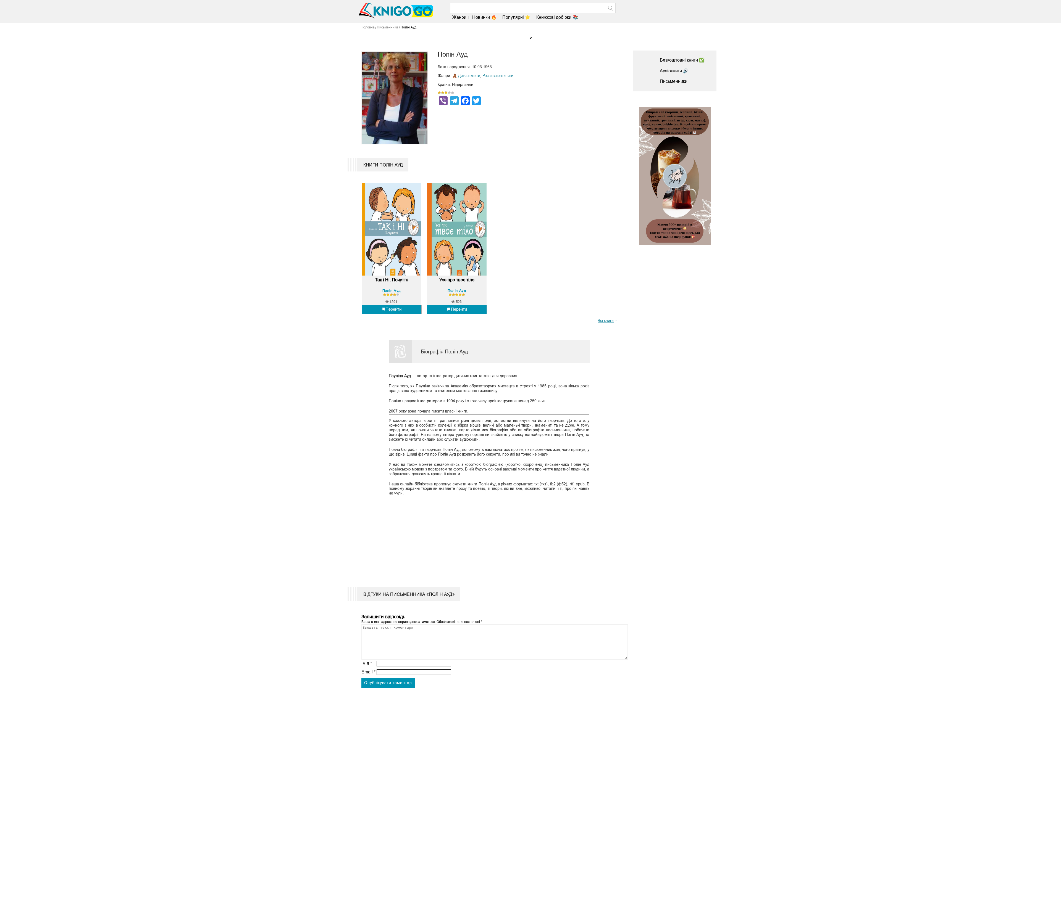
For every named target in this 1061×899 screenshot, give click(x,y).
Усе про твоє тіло (456, 279)
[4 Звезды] (449, 92)
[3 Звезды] (446, 92)
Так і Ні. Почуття (391, 279)
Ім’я (366, 663)
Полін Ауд (391, 291)
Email (368, 672)
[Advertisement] (486, 537)
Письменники (673, 81)
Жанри (459, 17)
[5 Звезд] (452, 92)
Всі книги (606, 320)
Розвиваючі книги (497, 75)
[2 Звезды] (442, 92)
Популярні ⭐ (516, 17)
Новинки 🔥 (484, 17)
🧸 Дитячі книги (466, 75)
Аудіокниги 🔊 (674, 70)
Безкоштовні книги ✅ (682, 60)
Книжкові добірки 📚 (557, 17)
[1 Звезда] (439, 92)
